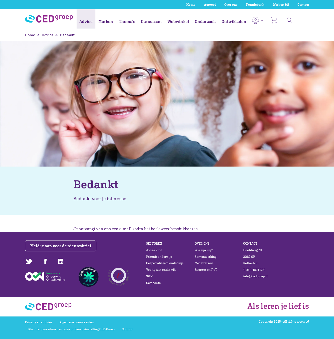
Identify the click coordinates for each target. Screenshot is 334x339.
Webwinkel (178, 21)
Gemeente (153, 283)
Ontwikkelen (234, 21)
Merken (105, 21)
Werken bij (281, 4)
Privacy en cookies (38, 322)
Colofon (127, 329)
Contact (303, 4)
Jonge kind (154, 250)
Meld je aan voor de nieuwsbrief (60, 245)
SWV (149, 276)
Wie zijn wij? (204, 250)
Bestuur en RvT (206, 269)
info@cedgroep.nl (255, 276)
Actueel (210, 4)
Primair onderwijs (159, 256)
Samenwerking (206, 256)
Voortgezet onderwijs (161, 269)
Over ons (230, 4)
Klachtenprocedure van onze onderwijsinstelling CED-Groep (71, 329)
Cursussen (151, 21)
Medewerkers (204, 263)
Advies (85, 21)
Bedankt (67, 35)
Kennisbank (255, 4)
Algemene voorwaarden (77, 322)
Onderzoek (205, 21)
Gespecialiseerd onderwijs (165, 263)
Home (190, 4)
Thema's (127, 21)
